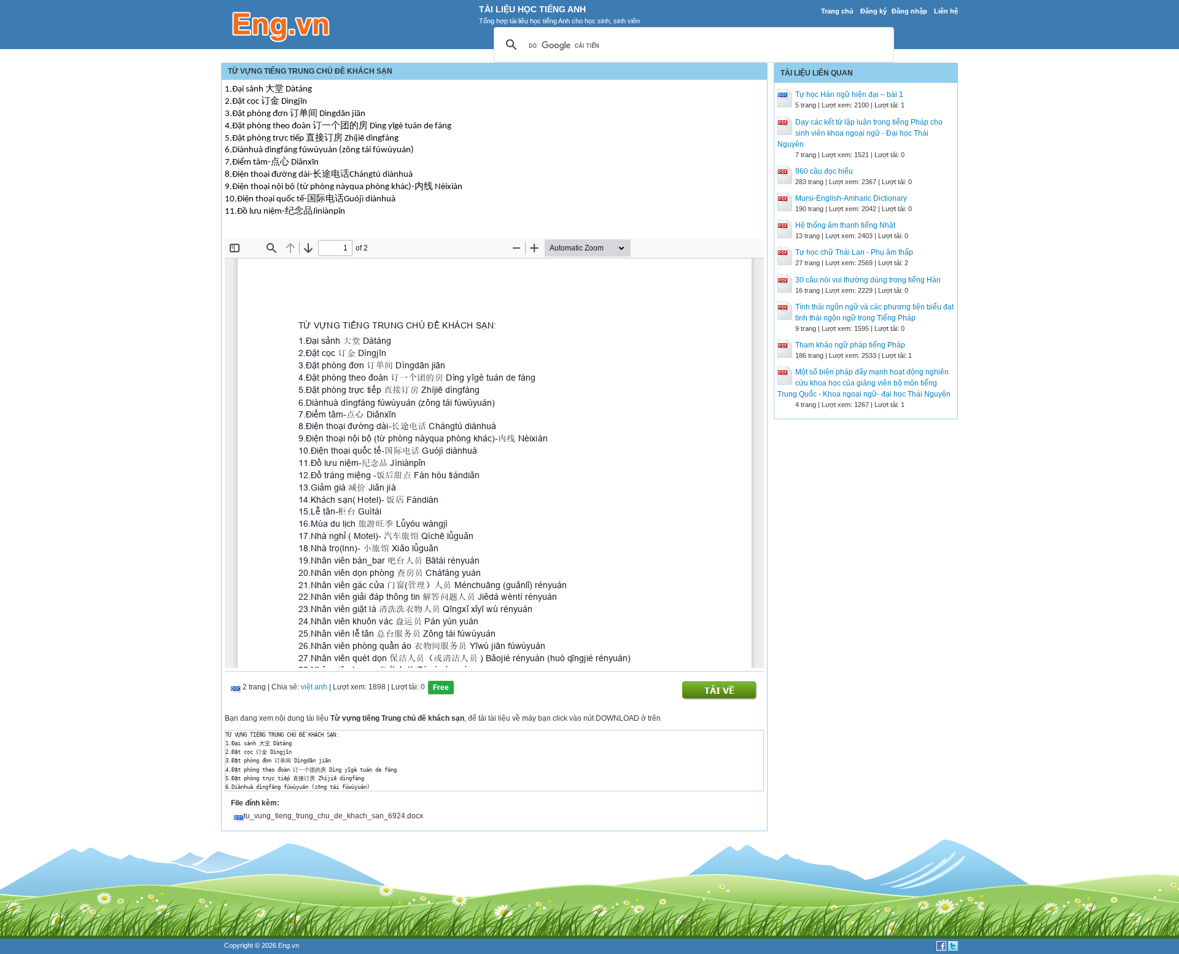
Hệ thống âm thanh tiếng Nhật (845, 225)
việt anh (314, 687)
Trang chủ (837, 11)
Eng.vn (288, 945)
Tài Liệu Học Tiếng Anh (532, 9)
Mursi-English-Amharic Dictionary (851, 198)
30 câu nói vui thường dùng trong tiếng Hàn (868, 280)
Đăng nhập (909, 11)
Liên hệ (946, 11)
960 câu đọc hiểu (824, 171)
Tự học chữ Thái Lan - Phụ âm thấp (854, 252)
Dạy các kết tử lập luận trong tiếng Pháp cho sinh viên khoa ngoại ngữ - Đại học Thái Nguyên (860, 133)
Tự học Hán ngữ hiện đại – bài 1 (849, 94)
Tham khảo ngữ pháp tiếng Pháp (850, 345)
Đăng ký (873, 11)
